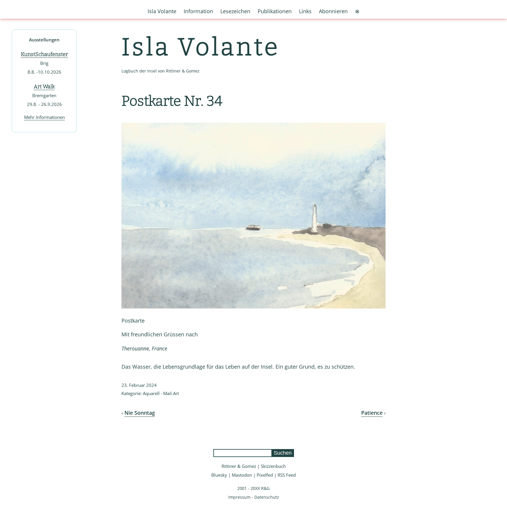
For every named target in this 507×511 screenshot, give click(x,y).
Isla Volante (200, 47)
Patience (372, 412)
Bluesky (219, 475)
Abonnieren (333, 11)
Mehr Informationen (44, 117)
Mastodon (242, 475)
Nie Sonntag (139, 412)
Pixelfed (265, 475)
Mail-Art (171, 393)
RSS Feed (287, 475)
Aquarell (151, 393)
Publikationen (275, 11)
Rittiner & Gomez (239, 466)
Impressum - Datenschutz (253, 497)
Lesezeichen (235, 11)
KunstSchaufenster (44, 54)
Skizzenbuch (273, 466)
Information (198, 11)
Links (305, 11)
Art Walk (44, 86)
